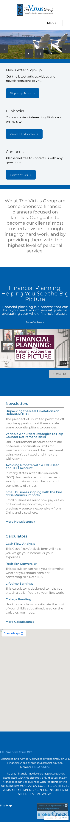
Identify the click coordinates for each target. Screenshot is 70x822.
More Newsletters (20, 521)
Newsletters (17, 403)
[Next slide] (66, 49)
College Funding (18, 599)
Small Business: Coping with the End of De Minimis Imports (34, 493)
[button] (54, 23)
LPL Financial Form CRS (16, 752)
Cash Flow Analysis (20, 543)
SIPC (46, 767)
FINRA (36, 767)
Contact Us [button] (19, 175)
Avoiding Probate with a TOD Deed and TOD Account (33, 466)
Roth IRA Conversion (21, 563)
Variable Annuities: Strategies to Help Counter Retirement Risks (34, 435)
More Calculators (20, 622)
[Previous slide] (4, 49)
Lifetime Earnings (19, 583)
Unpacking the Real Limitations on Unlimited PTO (32, 412)
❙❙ (39, 53)
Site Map (6, 805)
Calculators (16, 536)
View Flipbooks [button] (22, 134)
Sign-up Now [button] (21, 93)
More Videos (35, 322)
